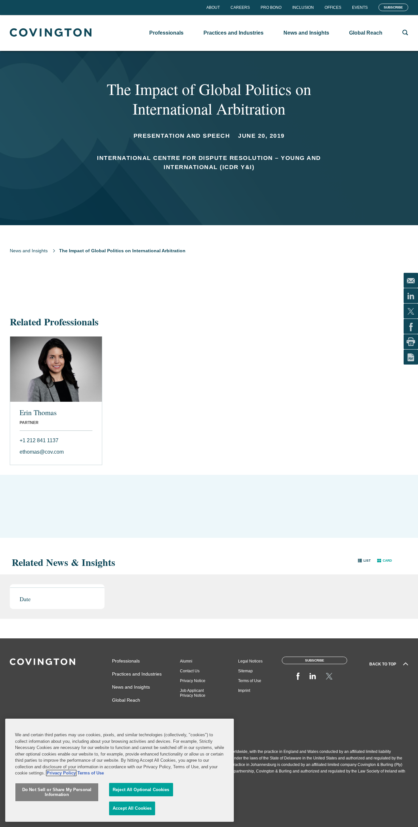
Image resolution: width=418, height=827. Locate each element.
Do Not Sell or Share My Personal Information (56, 792)
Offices (333, 7)
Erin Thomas (38, 412)
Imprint (244, 690)
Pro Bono (271, 7)
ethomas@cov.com (42, 452)
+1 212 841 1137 (39, 440)
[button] (364, 560)
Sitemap (245, 671)
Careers (240, 7)
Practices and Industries (137, 674)
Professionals (126, 660)
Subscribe (393, 7)
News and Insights (29, 250)
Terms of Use (249, 681)
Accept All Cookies (132, 808)
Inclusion (303, 7)
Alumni (186, 661)
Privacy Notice (192, 681)
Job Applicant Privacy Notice (192, 693)
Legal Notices (250, 661)
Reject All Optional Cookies (141, 789)
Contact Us (190, 671)
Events (360, 7)
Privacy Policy (61, 773)
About (213, 7)
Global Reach (126, 700)
